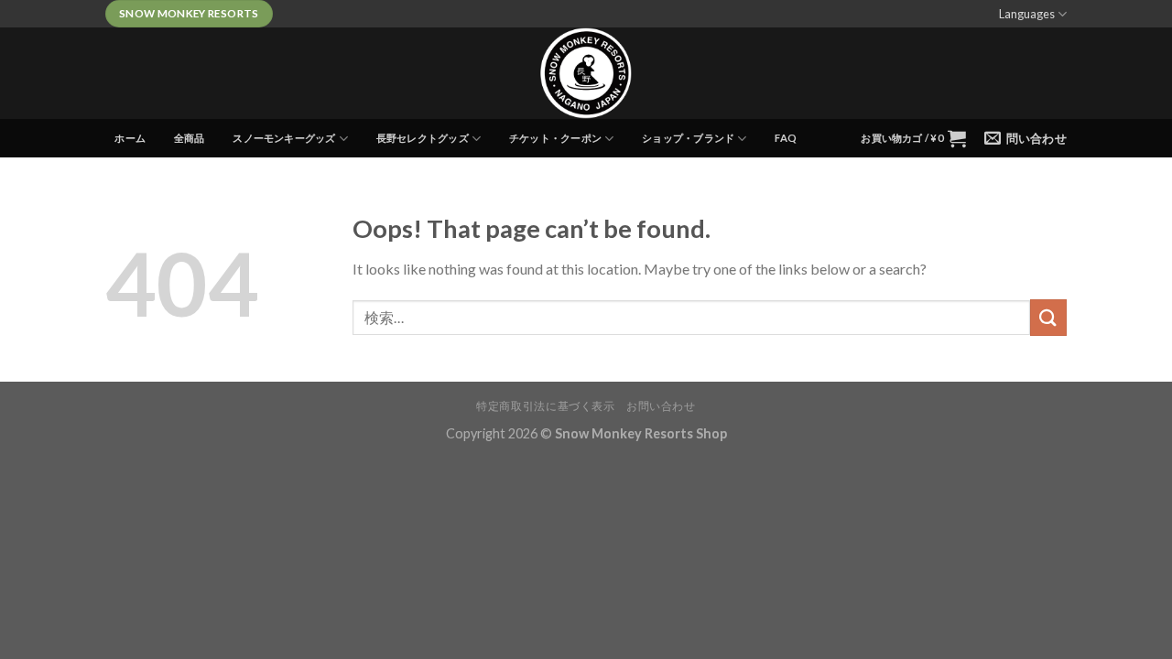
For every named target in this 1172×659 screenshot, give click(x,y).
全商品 (189, 138)
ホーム (130, 138)
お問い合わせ (661, 406)
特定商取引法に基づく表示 (545, 406)
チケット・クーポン (555, 138)
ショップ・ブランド (688, 138)
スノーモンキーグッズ (284, 138)
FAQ (786, 138)
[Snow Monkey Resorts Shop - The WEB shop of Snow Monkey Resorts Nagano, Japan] (586, 73)
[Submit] (1048, 317)
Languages (1027, 13)
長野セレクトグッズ (422, 138)
